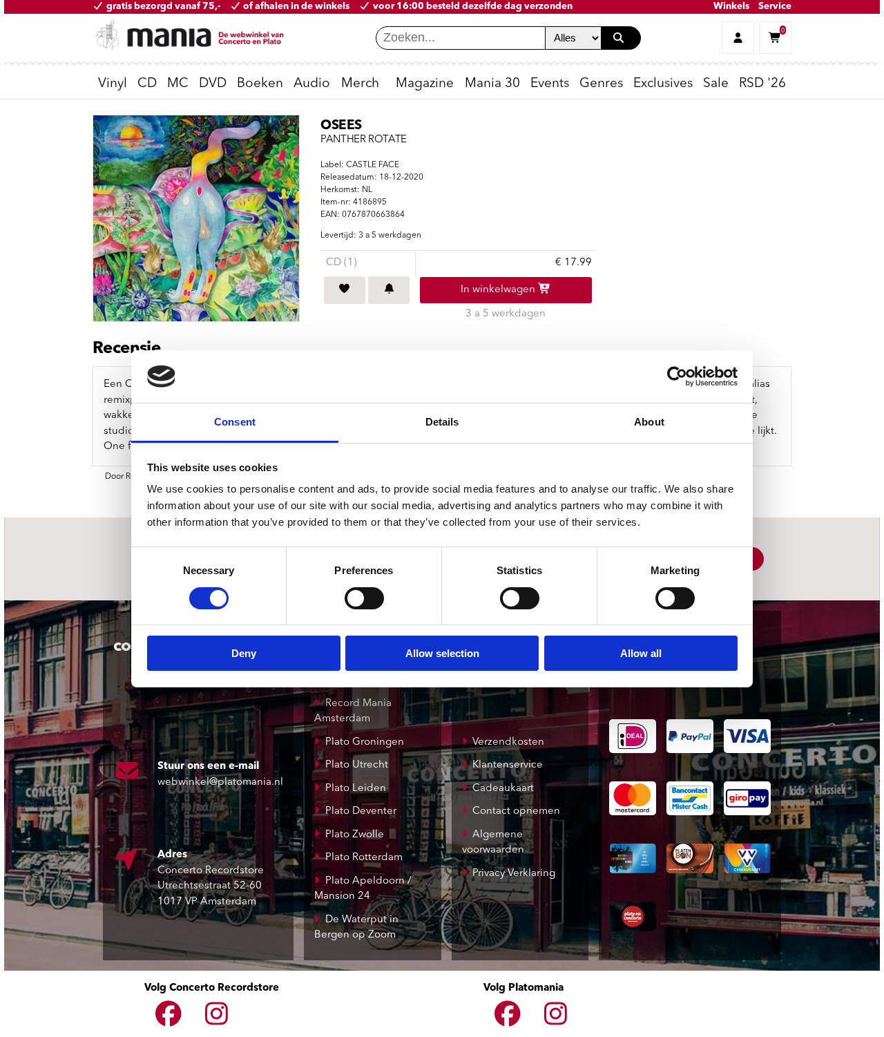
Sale (716, 84)
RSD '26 (762, 84)
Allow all (641, 653)
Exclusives (663, 84)
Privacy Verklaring (513, 873)
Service (774, 6)
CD (147, 84)
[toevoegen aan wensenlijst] (344, 290)
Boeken (260, 84)
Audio (312, 84)
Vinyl (112, 84)
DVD (213, 84)
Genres (601, 84)
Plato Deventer (360, 811)
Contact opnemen (516, 811)
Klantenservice (507, 765)
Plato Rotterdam (364, 858)
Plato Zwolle (354, 835)
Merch (360, 84)
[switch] (364, 598)
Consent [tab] (235, 422)
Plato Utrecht (356, 765)
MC (178, 84)
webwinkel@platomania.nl (220, 782)
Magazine (425, 84)
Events (549, 84)
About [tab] (649, 422)
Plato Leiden (355, 788)
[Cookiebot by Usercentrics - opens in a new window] (677, 376)
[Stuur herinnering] (389, 290)
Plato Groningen (364, 742)
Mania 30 (492, 84)
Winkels (731, 6)
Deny (243, 653)
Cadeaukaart (503, 788)
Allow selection (442, 653)
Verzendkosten (508, 742)
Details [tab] (442, 422)
